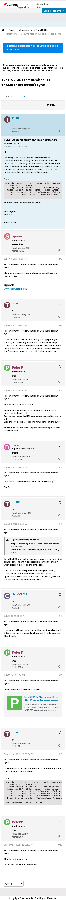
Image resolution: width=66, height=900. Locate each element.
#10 (60, 844)
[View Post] (38, 539)
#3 (60, 325)
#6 (60, 524)
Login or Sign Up (52, 10)
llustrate (11, 4)
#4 (60, 390)
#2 (60, 259)
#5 (60, 467)
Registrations (23, 7)
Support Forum (43, 4)
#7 (60, 616)
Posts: (15, 131)
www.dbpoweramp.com (16, 288)
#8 (60, 675)
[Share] (59, 131)
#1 (60, 139)
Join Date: (17, 128)
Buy (27, 4)
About (39, 7)
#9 (60, 754)
